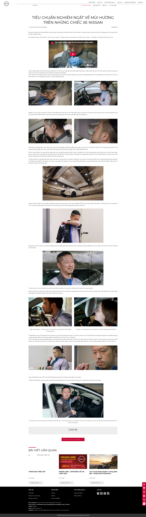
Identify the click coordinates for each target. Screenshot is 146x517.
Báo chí (105, 5)
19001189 (34, 506)
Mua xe (119, 2)
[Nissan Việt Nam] (6, 3)
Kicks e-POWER (55, 498)
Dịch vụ (99, 2)
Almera (53, 493)
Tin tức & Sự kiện (86, 5)
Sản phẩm (92, 2)
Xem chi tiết (35, 483)
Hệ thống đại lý (110, 2)
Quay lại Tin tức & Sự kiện (38, 27)
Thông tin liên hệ (33, 498)
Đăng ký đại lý (78, 495)
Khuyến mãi (96, 5)
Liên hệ (140, 2)
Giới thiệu (31, 493)
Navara (53, 495)
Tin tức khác (112, 5)
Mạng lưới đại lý (78, 493)
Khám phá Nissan (130, 2)
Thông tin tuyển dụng (34, 495)
